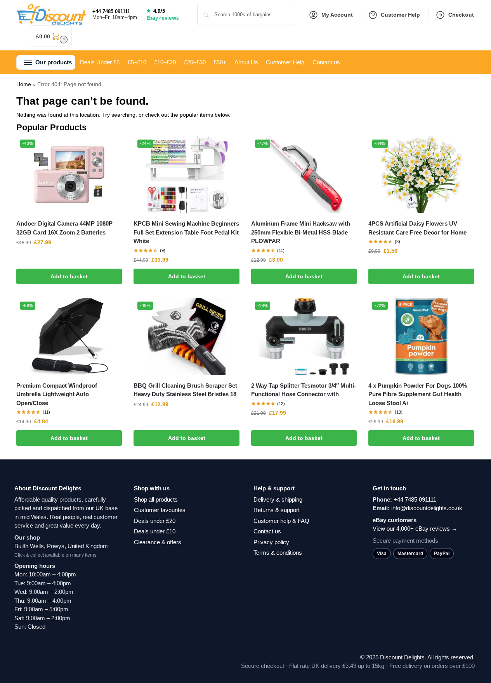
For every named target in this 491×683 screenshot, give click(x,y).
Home (23, 84)
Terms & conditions (277, 552)
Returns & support (276, 510)
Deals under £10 (154, 531)
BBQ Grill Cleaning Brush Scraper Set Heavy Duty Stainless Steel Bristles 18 (185, 390)
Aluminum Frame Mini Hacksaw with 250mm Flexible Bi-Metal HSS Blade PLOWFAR (300, 232)
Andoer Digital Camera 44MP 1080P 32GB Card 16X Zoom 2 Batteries (64, 228)
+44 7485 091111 (111, 11)
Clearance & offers (157, 542)
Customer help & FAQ (281, 520)
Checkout (461, 15)
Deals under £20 (154, 520)
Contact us (267, 531)
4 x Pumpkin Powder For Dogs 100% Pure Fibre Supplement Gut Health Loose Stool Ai (417, 394)
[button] (51, 36)
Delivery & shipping (277, 499)
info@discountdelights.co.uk (426, 508)
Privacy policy (271, 542)
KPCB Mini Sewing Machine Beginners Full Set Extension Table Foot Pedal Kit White (186, 232)
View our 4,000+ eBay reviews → (415, 528)
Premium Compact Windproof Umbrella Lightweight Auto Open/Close (56, 394)
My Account (337, 15)
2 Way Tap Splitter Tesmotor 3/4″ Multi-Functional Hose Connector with (303, 390)
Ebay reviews (162, 17)
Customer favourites (160, 510)
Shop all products (156, 499)
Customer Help (400, 15)
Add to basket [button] (69, 276)
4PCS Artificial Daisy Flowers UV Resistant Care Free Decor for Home (417, 228)
